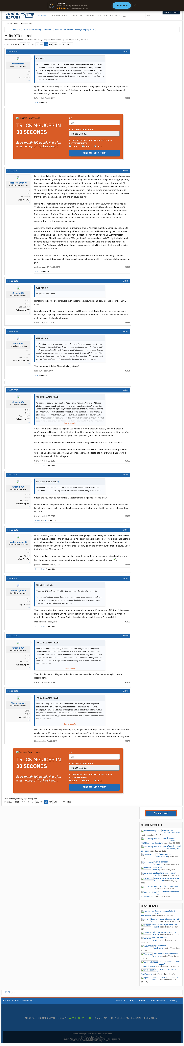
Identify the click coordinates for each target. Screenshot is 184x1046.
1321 (64, 44)
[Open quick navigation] (175, 29)
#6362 (125, 171)
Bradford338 (146, 974)
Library (62, 1018)
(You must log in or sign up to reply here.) (21, 798)
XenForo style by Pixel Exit (92, 1037)
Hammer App (100, 1018)
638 (50, 44)
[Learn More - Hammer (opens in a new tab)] (92, 5)
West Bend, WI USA (21, 360)
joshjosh (155, 927)
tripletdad (157, 875)
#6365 (125, 390)
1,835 (27, 301)
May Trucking (167, 830)
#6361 (125, 51)
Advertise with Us (80, 1018)
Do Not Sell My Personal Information (134, 1018)
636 (41, 44)
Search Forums (12, 23)
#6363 (125, 281)
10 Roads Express (163, 854)
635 (37, 44)
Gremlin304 (18, 293)
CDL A (74, 146)
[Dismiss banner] (135, 5)
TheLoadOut (146, 916)
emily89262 (159, 948)
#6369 (125, 636)
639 (55, 44)
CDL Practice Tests (109, 15)
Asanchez (157, 956)
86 (28, 71)
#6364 (125, 331)
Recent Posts (26, 23)
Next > (70, 44)
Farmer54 (18, 343)
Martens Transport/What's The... (167, 878)
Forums (42, 15)
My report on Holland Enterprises (164, 886)
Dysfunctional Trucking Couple (165, 977)
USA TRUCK (157, 867)
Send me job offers (94, 153)
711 (27, 351)
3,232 (27, 598)
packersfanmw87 (18, 183)
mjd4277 (155, 940)
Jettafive (155, 870)
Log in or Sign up (171, 12)
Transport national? (171, 839)
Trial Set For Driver (159, 938)
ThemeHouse (108, 1041)
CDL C (99, 146)
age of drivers (160, 946)
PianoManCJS (162, 856)
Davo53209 (159, 881)
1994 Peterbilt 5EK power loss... (166, 954)
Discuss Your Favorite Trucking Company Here (36, 39)
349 (27, 190)
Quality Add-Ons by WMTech (92, 1039)
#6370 (125, 691)
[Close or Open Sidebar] (172, 29)
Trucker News (46, 1018)
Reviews (90, 15)
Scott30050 (159, 864)
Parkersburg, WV (22, 310)
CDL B (87, 146)
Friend (37, 272)
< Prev (22, 44)
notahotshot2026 (148, 966)
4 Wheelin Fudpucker (171, 833)
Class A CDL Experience (81, 129)
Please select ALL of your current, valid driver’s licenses (90, 141)
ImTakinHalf (18, 63)
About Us (30, 1018)
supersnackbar (147, 896)
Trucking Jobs (58, 15)
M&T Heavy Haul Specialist (152, 843)
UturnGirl (155, 935)
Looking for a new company (164, 873)
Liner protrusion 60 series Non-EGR (165, 919)
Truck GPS (76, 15)
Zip (70, 118)
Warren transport (174, 846)
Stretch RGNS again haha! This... (165, 924)
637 (46, 44)
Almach (154, 921)
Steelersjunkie (70, 39)
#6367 (125, 530)
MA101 (154, 889)
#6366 (125, 475)
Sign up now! (161, 813)
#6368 (125, 578)
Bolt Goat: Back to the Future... (164, 932)
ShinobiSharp (40, 465)
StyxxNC (38, 520)
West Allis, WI (23, 200)
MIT (36, 102)
